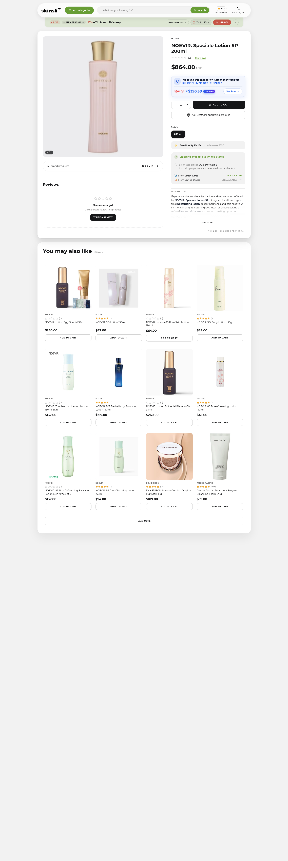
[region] (103, 96)
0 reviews (200, 58)
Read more (206, 222)
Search (202, 10)
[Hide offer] (236, 22)
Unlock (224, 22)
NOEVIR (175, 38)
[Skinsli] (51, 10)
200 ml (178, 134)
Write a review (103, 217)
